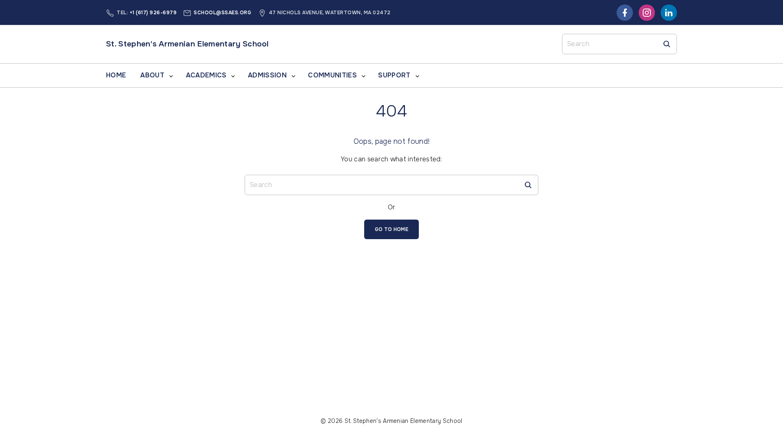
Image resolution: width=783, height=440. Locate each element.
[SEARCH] (667, 44)
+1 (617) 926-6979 (153, 12)
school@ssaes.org (222, 12)
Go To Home (391, 229)
